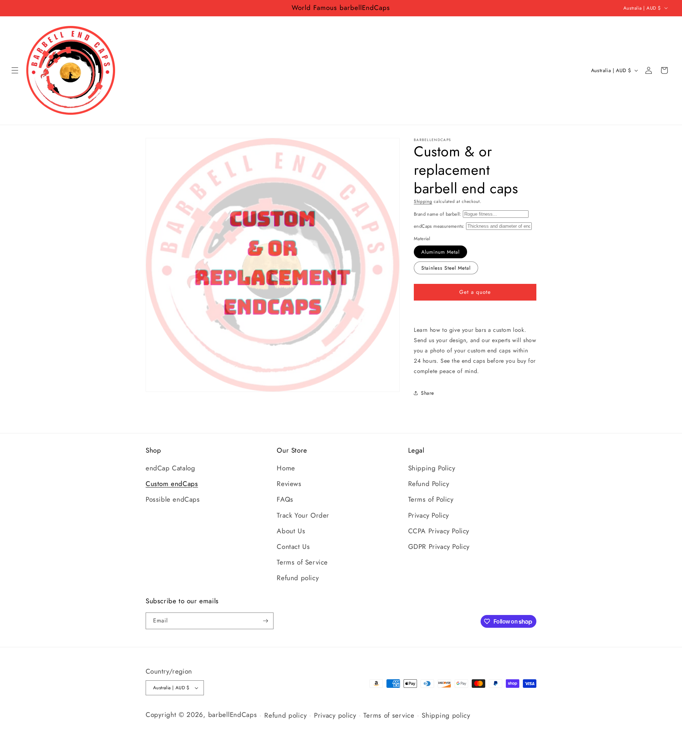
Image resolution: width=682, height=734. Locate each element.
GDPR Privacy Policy (439, 546)
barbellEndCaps (232, 714)
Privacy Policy (428, 515)
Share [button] (427, 392)
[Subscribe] (265, 620)
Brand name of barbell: (437, 214)
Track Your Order (303, 515)
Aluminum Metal (440, 251)
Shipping (423, 201)
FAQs (285, 499)
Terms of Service (302, 562)
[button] (15, 70)
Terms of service (388, 715)
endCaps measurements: (439, 226)
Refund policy (298, 578)
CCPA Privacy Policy (438, 531)
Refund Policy (428, 484)
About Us (291, 531)
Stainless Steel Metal (446, 267)
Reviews (289, 484)
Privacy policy (335, 715)
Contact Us (293, 546)
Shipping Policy (431, 468)
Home (286, 468)
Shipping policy (446, 715)
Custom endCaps (172, 484)
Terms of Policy (431, 499)
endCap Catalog (170, 468)
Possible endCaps (173, 499)
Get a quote (475, 292)
